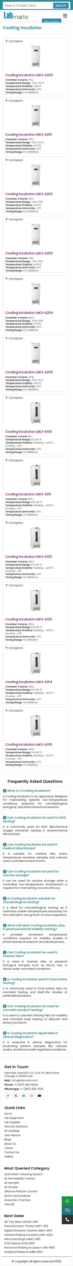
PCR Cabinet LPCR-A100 (19, 1243)
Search (61, 5)
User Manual (12, 1135)
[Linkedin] (24, 1095)
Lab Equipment (14, 1118)
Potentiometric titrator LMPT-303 (26, 1226)
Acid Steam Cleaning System (23, 1174)
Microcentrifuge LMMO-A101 (22, 1239)
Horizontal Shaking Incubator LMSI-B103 (29, 1247)
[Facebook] (8, 1095)
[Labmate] (14, 15)
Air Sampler (11, 1182)
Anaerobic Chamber (17, 1200)
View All (9, 1204)
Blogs (7, 1139)
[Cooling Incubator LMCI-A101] (35, 473)
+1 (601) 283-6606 (21, 1085)
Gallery (8, 1156)
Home (8, 1113)
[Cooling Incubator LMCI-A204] (35, 292)
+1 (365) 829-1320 (23, 1089)
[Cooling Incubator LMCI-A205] (35, 351)
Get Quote (51, 22)
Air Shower (11, 1187)
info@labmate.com (21, 1080)
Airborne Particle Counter (20, 1191)
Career (8, 1148)
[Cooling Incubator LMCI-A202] (35, 173)
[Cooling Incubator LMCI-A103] (35, 598)
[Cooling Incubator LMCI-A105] (35, 723)
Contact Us (11, 1152)
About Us (10, 1143)
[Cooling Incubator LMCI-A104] (35, 661)
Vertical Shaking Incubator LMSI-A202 (28, 1234)
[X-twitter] (16, 1095)
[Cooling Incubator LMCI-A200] (35, 54)
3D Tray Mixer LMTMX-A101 (21, 1221)
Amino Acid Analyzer (17, 1195)
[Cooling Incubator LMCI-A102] (35, 536)
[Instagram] (32, 1095)
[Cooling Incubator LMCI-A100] (35, 410)
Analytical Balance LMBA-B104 (23, 1252)
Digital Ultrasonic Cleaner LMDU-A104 (28, 1230)
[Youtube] (40, 1095)
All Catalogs (12, 1130)
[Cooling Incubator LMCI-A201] (35, 113)
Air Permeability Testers (19, 1178)
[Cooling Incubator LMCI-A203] (35, 232)
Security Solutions (16, 1126)
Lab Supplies (12, 1122)
